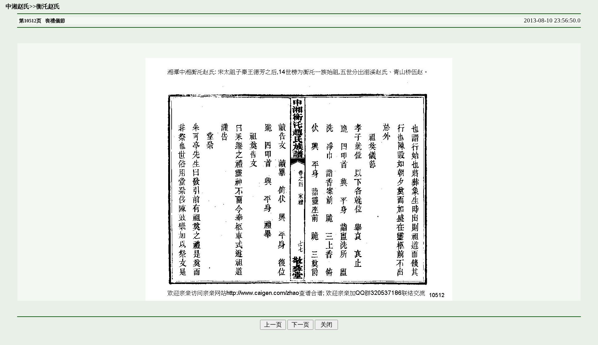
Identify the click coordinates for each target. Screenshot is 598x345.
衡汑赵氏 (48, 6)
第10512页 (30, 20)
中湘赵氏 (17, 6)
